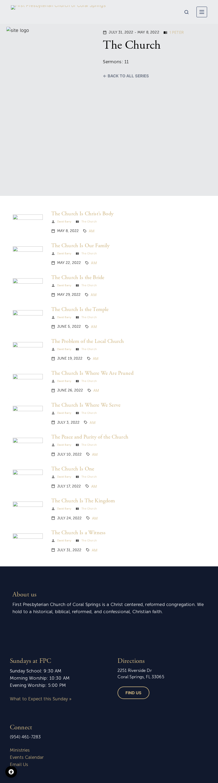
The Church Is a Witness (78, 533)
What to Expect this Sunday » (41, 698)
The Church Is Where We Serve (85, 405)
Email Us (19, 764)
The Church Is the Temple (80, 309)
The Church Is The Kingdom (83, 501)
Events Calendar (27, 757)
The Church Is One (72, 469)
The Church (89, 221)
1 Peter (176, 32)
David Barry (64, 221)
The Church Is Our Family (80, 246)
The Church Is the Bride (77, 277)
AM (91, 231)
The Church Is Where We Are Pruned (92, 373)
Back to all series (128, 75)
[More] (201, 12)
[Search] (186, 12)
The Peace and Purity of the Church (89, 437)
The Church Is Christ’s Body (82, 214)
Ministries (20, 750)
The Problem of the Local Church (87, 341)
